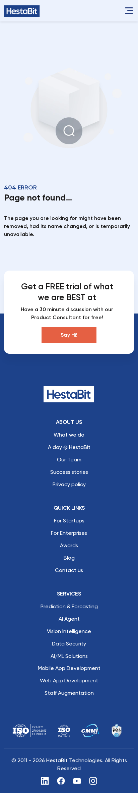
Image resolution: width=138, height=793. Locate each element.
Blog (69, 558)
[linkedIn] (45, 780)
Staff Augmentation (69, 693)
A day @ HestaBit (69, 447)
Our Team (69, 459)
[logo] (22, 11)
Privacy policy (69, 484)
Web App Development (69, 680)
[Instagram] (93, 780)
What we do (69, 435)
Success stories (69, 472)
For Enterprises (69, 533)
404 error (20, 187)
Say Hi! (69, 335)
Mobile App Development (69, 668)
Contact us (69, 570)
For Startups (69, 520)
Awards (69, 545)
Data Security (69, 643)
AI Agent (69, 619)
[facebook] (61, 780)
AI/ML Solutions (69, 656)
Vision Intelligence (69, 631)
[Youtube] (77, 780)
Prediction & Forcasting (69, 606)
